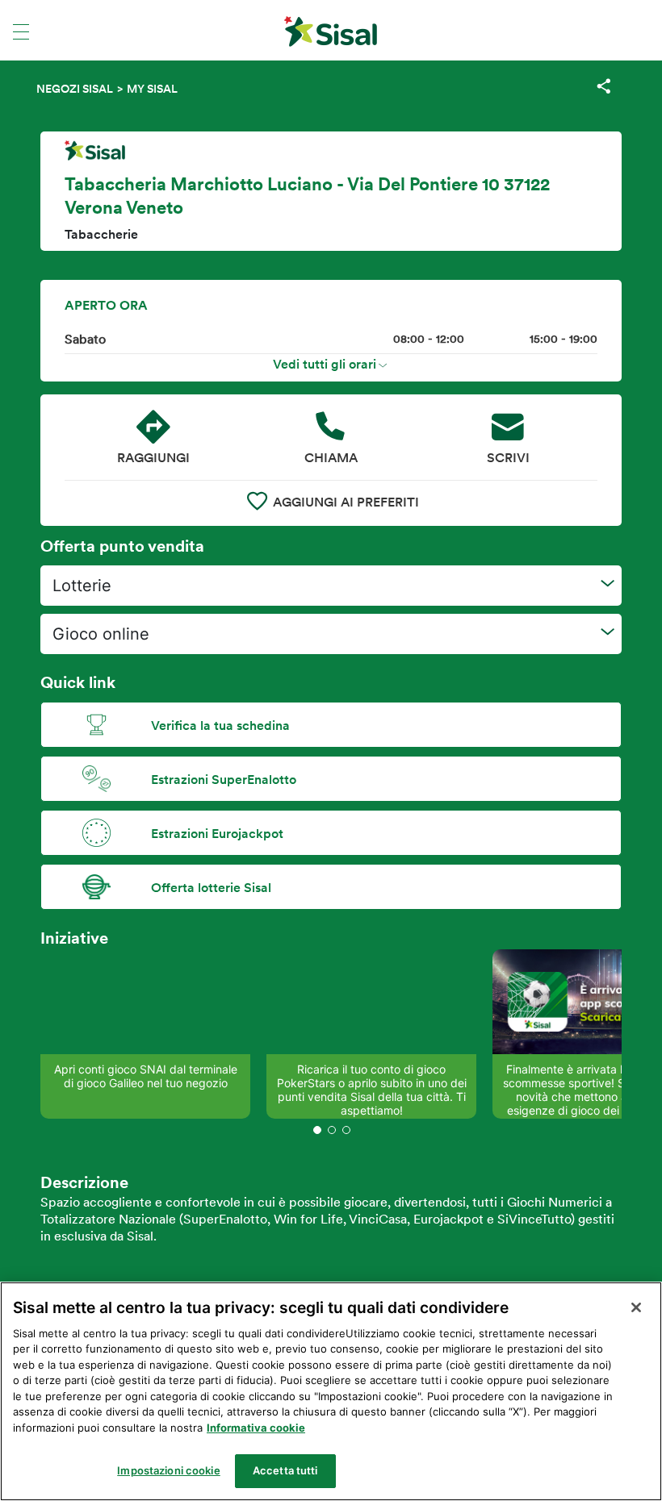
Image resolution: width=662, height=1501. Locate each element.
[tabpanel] (145, 1034)
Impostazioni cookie (168, 1470)
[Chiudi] (636, 1307)
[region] (331, 1391)
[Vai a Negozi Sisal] (330, 31)
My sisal (152, 88)
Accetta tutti (285, 1470)
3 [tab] (346, 1130)
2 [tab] (332, 1130)
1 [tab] (317, 1130)
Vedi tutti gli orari (324, 364)
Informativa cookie (256, 1427)
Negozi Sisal (74, 88)
